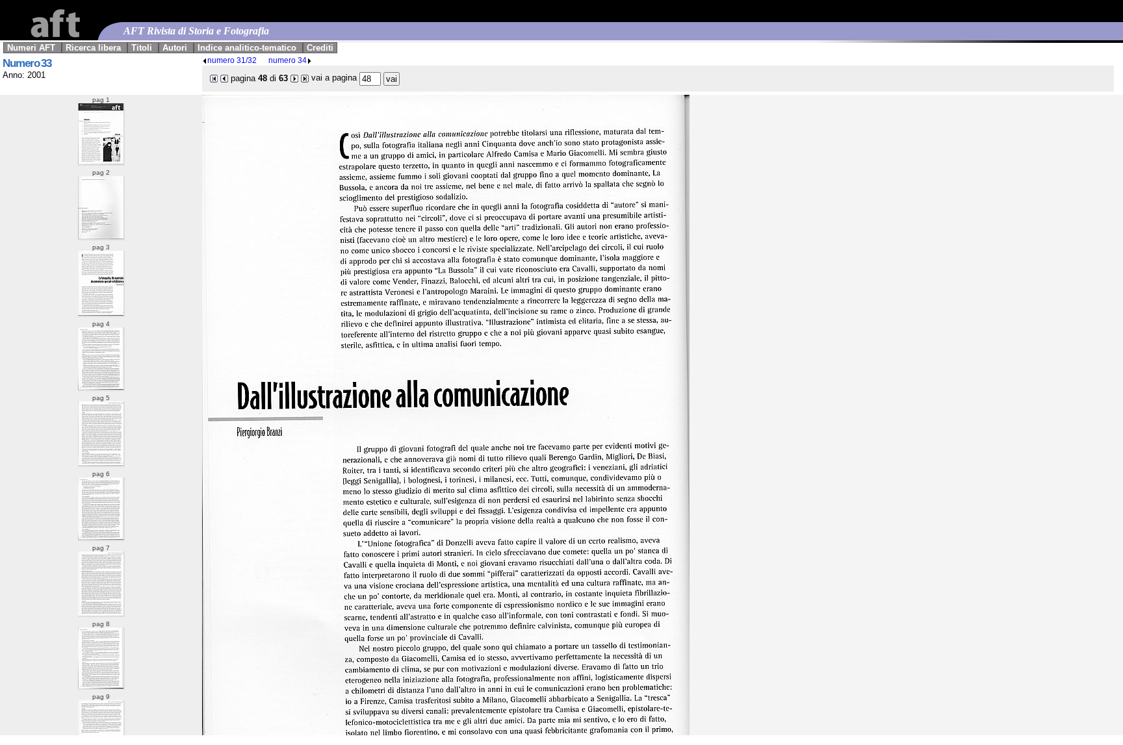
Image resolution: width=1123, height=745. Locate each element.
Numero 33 (27, 63)
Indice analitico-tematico (247, 48)
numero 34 (287, 60)
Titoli (141, 48)
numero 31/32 (232, 60)
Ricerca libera (93, 48)
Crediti (320, 48)
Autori (174, 48)
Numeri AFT (31, 48)
